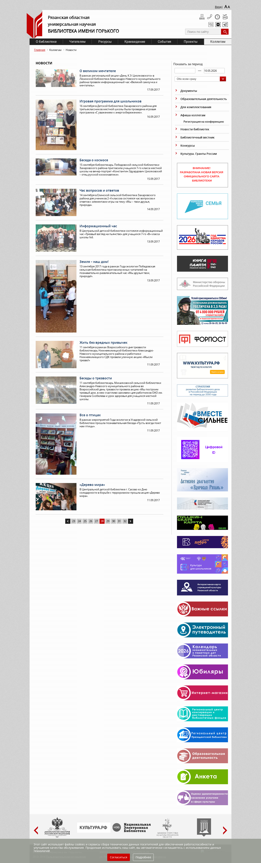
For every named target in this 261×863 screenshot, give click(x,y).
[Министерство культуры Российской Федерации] (57, 837)
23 (73, 521)
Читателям (77, 42)
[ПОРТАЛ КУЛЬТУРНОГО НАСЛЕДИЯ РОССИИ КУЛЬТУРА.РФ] (94, 831)
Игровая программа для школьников (111, 101)
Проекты (191, 42)
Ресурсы (105, 42)
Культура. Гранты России (198, 154)
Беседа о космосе (94, 160)
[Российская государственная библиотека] (204, 836)
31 (119, 521)
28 (102, 521)
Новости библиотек (194, 129)
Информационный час (98, 226)
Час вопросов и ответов (99, 190)
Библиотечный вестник (197, 137)
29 (107, 521)
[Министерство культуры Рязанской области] (167, 837)
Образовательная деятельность (203, 99)
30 (113, 521)
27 (96, 521)
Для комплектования (195, 107)
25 (85, 521)
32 (125, 521)
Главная (39, 50)
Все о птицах (90, 415)
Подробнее (143, 857)
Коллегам (217, 42)
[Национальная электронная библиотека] (132, 831)
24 (79, 521)
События (164, 42)
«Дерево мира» (92, 484)
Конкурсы (187, 145)
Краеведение (134, 42)
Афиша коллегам (192, 115)
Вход (218, 7)
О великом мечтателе (98, 71)
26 (90, 521)
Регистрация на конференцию (204, 121)
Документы (188, 91)
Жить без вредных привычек (103, 342)
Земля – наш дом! (94, 261)
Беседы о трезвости (96, 378)
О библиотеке (46, 42)
